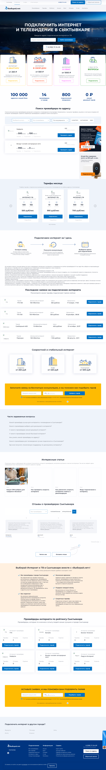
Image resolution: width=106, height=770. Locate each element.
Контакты (85, 8)
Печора (32, 730)
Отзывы (71, 8)
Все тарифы (52, 224)
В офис (25, 2)
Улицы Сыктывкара (34, 756)
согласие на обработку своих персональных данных (38, 397)
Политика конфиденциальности (65, 756)
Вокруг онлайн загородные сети (29, 144)
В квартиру (17, 2)
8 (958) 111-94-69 (62, 2)
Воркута (8, 730)
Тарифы (44, 8)
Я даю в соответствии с (52, 397)
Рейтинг (52, 8)
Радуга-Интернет (87, 656)
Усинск (31, 733)
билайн (48, 633)
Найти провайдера (66, 40)
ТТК (11, 633)
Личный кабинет (60, 750)
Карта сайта (59, 748)
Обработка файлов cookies (63, 752)
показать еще (95, 541)
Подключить (37, 136)
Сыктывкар (9, 2)
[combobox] (43, 40)
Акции (59, 8)
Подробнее (27, 136)
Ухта (55, 730)
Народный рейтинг (34, 752)
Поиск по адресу (77, 2)
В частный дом (34, 2)
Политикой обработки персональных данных (71, 397)
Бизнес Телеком (87, 633)
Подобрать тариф (75, 695)
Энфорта (20, 129)
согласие (24, 764)
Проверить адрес (66, 135)
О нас (77, 8)
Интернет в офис (33, 754)
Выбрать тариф (74, 393)
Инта (7, 733)
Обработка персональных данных (65, 754)
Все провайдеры (33, 748)
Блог (65, 8)
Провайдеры (35, 8)
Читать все (43, 554)
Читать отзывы (70, 130)
